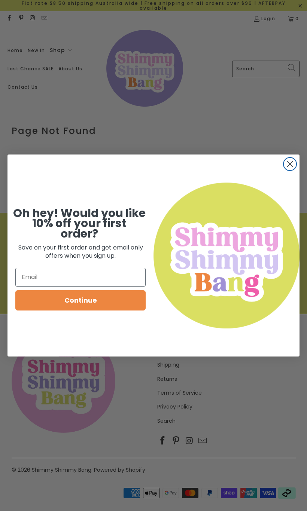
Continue (80, 300)
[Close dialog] (290, 164)
